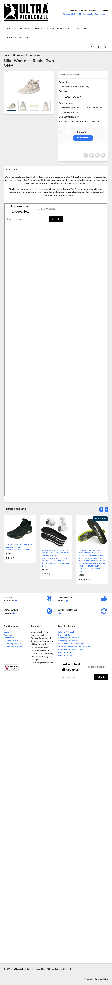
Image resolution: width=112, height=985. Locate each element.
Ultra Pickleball (17, 969)
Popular (39, 29)
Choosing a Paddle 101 (68, 638)
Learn (7, 29)
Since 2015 (70, 14)
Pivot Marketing (101, 979)
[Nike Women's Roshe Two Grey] (29, 86)
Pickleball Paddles (23, 29)
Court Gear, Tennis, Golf (16, 38)
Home (6, 55)
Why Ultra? (11, 169)
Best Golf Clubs (65, 655)
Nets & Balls (82, 29)
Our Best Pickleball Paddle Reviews (74, 647)
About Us (8, 635)
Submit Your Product (13, 647)
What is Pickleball (66, 632)
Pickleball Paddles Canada (70, 650)
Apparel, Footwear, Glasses (60, 29)
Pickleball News (11, 641)
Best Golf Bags (65, 652)
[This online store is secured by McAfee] (11, 668)
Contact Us (9, 638)
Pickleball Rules (65, 635)
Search (7, 632)
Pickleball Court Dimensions (71, 644)
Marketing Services (12, 644)
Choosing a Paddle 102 (68, 641)
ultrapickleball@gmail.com (93, 14)
